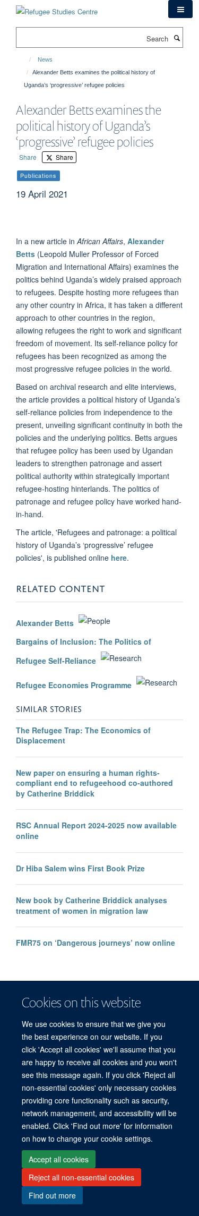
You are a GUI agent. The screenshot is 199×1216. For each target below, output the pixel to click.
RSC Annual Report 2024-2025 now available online (96, 830)
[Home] (25, 59)
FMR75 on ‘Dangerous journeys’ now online (95, 942)
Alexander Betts (46, 623)
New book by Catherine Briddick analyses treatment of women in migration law (91, 905)
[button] (180, 9)
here (119, 557)
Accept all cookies (59, 1159)
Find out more (52, 1195)
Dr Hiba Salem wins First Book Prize (80, 868)
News (45, 59)
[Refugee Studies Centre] (57, 8)
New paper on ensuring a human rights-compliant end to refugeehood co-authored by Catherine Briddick (94, 783)
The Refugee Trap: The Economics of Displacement (83, 735)
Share (28, 156)
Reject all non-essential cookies (81, 1177)
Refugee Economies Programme (74, 685)
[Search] (177, 38)
